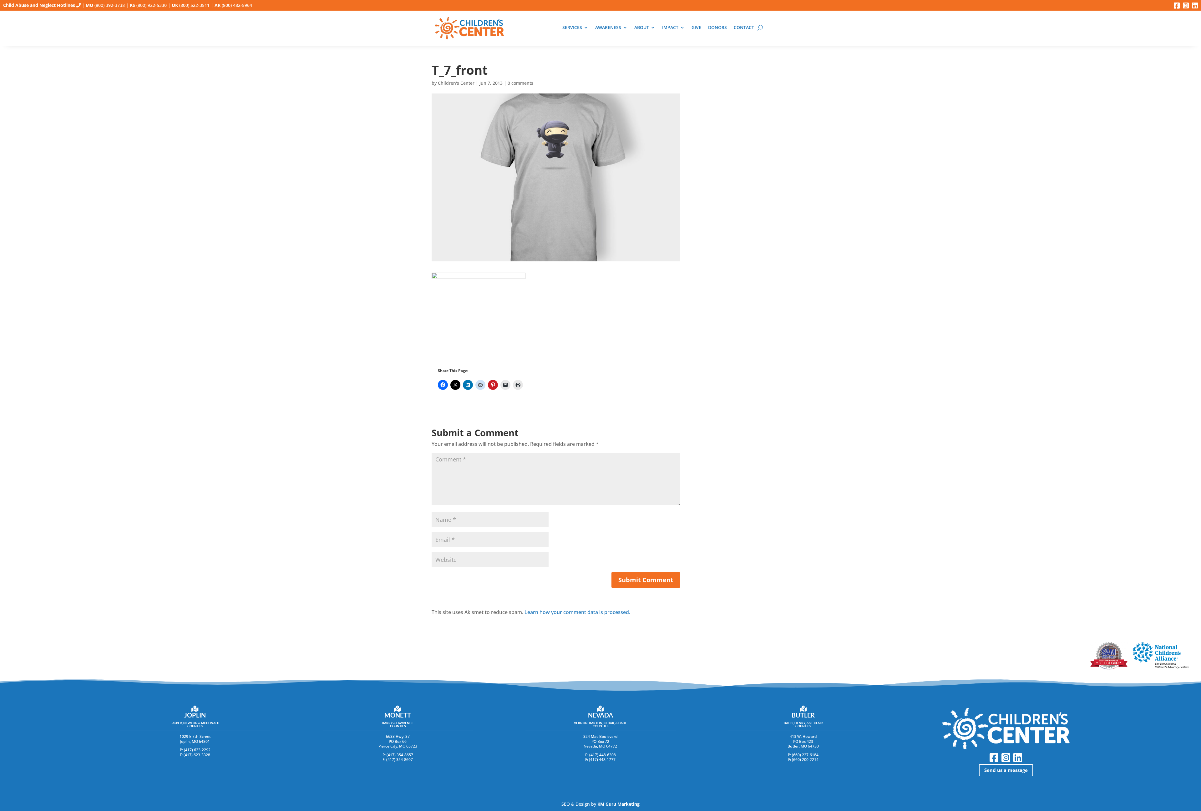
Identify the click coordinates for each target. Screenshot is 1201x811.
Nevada (600, 715)
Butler (803, 715)
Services (572, 27)
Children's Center (456, 83)
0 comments (520, 83)
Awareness (608, 27)
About (641, 27)
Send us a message (1006, 770)
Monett (397, 715)
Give (696, 27)
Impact (670, 27)
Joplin (195, 715)
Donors (717, 27)
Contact (744, 27)
